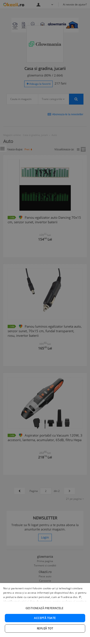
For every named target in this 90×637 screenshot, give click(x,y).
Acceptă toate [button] (45, 618)
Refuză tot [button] (45, 628)
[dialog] (45, 610)
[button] (45, 605)
